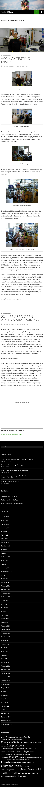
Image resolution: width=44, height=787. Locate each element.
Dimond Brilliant (5, 751)
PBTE (27, 760)
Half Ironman (6, 754)
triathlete (5, 773)
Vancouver (27, 773)
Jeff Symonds (19, 757)
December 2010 (6, 717)
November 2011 (6, 677)
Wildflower (23, 776)
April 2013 (4, 615)
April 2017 (4, 538)
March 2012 (5, 662)
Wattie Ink (14, 776)
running (17, 770)
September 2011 (6, 684)
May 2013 (4, 611)
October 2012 (5, 637)
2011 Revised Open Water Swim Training (20, 318)
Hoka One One (17, 754)
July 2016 (4, 549)
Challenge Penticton (7, 739)
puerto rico (33, 762)
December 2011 (6, 673)
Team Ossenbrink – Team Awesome (12, 503)
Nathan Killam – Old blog (9, 496)
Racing (26, 766)
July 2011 (4, 691)
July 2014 (4, 575)
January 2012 (5, 669)
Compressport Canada (12, 748)
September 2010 (6, 724)
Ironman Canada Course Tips (10, 481)
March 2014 (5, 582)
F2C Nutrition (30, 751)
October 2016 (5, 546)
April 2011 (4, 702)
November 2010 (6, 720)
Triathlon (15, 773)
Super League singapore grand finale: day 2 (14, 470)
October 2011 (5, 680)
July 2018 (4, 531)
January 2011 (5, 713)
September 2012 (6, 640)
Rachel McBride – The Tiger (10, 500)
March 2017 (5, 542)
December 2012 (6, 629)
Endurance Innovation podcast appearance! (15, 465)
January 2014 (5, 589)
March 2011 (5, 706)
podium (31, 759)
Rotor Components (8, 770)
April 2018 (4, 535)
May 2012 (4, 655)
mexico (3, 759)
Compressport (15, 745)
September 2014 (6, 571)
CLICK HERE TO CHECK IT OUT (11, 435)
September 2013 (6, 597)
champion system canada (31, 742)
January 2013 (5, 626)
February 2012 (5, 666)
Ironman (26, 754)
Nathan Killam (7, 12)
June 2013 (4, 608)
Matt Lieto (39, 757)
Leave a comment (23, 66)
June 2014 (4, 579)
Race (21, 766)
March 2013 (5, 619)
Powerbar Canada (19, 763)
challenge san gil (18, 739)
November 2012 (6, 633)
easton (11, 751)
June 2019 (4, 520)
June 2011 (4, 695)
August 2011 (5, 688)
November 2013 (6, 593)
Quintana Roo (10, 765)
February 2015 (5, 568)
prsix (29, 762)
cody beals (3, 746)
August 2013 (5, 600)
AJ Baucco (11, 737)
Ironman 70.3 (7, 757)
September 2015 (6, 557)
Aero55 (5, 737)
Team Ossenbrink (31, 769)
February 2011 (5, 709)
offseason (20, 760)
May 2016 (4, 553)
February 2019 (5, 528)
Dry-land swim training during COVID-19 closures (17, 459)
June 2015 (4, 560)
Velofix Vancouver (5, 776)
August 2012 (5, 644)
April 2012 (4, 659)
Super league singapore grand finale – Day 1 (15, 476)
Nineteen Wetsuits (11, 760)
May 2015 (4, 564)
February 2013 (5, 622)
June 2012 (4, 651)
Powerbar (6, 762)
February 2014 (5, 586)
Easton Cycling (20, 751)
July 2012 (4, 648)
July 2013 (4, 604)
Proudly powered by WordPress (9, 784)
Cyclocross (27, 749)
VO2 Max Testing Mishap (15, 60)
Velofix (35, 773)
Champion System (11, 742)
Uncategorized (6, 55)
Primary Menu (41, 12)
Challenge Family (22, 737)
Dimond (34, 749)
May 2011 (4, 699)
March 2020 (5, 517)
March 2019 (5, 524)
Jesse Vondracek (31, 757)
